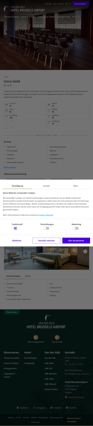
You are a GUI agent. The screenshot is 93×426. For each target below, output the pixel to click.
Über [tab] (75, 185)
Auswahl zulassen (46, 240)
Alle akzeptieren (76, 240)
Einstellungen (47, 224)
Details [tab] (46, 185)
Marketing (76, 224)
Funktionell (17, 224)
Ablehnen (16, 240)
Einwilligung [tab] (17, 185)
